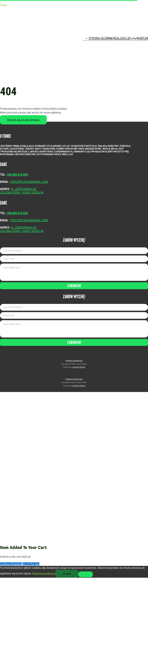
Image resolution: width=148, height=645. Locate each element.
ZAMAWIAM (74, 285)
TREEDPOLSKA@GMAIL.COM (29, 182)
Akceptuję (67, 574)
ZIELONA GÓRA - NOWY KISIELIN (21, 192)
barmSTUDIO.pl (79, 367)
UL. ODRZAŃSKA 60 (23, 189)
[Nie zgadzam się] (85, 574)
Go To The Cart (30, 563)
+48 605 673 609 (17, 174)
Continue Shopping (11, 563)
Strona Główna (101, 38)
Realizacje (121, 38)
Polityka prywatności (74, 361)
